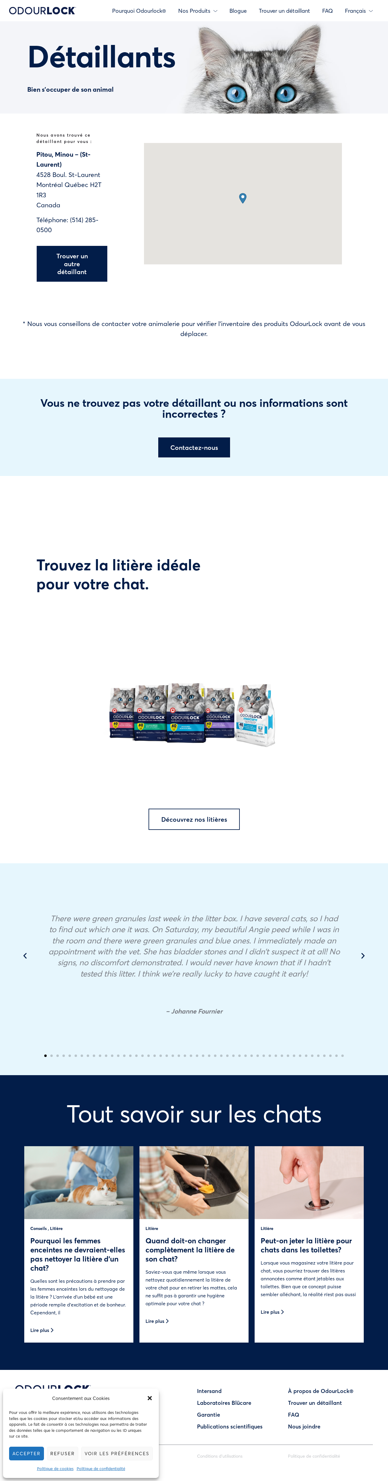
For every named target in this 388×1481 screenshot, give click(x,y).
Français (355, 10)
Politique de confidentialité (101, 1468)
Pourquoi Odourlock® (139, 10)
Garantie (208, 1414)
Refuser (62, 1453)
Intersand (209, 1390)
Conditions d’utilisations (219, 1456)
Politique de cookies (55, 1468)
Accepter (26, 1453)
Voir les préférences (117, 1453)
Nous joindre (304, 1426)
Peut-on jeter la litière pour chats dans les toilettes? (306, 1245)
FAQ (327, 10)
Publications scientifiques (230, 1426)
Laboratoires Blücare (224, 1402)
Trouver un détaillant (284, 10)
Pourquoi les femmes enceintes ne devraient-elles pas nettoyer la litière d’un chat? (77, 1254)
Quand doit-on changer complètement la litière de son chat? (190, 1249)
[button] (150, 1398)
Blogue (238, 10)
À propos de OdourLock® (320, 1390)
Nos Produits (194, 10)
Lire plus (40, 1330)
